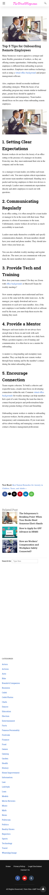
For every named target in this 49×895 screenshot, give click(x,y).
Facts (4, 725)
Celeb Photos (7, 697)
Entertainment (8, 721)
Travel (4, 848)
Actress (5, 669)
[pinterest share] (20, 494)
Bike (4, 678)
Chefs (4, 702)
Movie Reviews (8, 801)
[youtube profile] (24, 878)
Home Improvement (10, 772)
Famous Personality (10, 730)
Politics (5, 824)
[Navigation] (3, 3)
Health (5, 763)
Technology (7, 843)
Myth (4, 810)
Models (5, 796)
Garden (5, 758)
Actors (5, 664)
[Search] (44, 3)
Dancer (5, 706)
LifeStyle (6, 787)
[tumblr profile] (31, 878)
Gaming (5, 754)
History (5, 768)
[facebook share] (4, 494)
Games (5, 749)
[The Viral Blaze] (25, 2)
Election (5, 716)
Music (4, 805)
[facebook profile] (17, 878)
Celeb (4, 692)
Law (4, 782)
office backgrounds (14, 283)
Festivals (6, 735)
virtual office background (25, 72)
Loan (4, 791)
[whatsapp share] (31, 494)
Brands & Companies (11, 683)
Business (6, 688)
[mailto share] (14, 494)
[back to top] (43, 889)
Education (6, 711)
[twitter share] (9, 493)
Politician (6, 820)
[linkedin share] (25, 494)
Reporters (6, 834)
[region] (24, 12)
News (4, 815)
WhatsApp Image (9, 853)
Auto (4, 673)
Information (7, 777)
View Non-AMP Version (33, 889)
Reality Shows (8, 829)
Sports (5, 838)
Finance (5, 739)
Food (4, 744)
